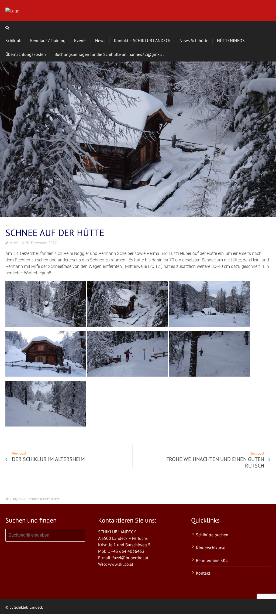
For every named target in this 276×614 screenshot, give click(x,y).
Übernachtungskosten (25, 54)
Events (80, 40)
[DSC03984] (138, 139)
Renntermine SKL (212, 560)
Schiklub (13, 40)
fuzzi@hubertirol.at (130, 557)
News (100, 40)
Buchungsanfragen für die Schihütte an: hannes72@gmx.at (109, 54)
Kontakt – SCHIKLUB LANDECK (142, 40)
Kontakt (203, 573)
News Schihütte (194, 40)
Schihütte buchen (212, 534)
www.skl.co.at (120, 564)
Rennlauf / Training (47, 40)
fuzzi (14, 242)
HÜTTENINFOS (231, 40)
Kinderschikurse (210, 547)
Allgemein (19, 499)
